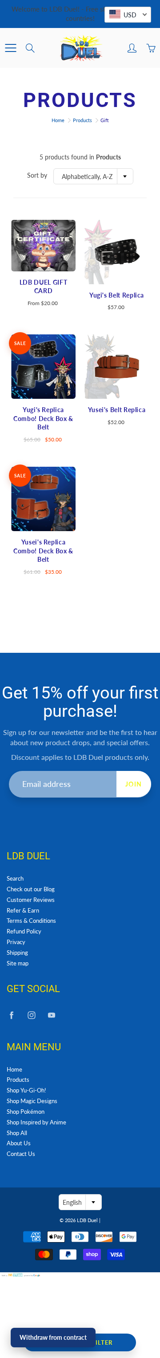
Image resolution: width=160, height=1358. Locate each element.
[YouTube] (51, 1015)
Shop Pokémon (25, 1111)
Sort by (37, 175)
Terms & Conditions (31, 920)
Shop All (17, 1133)
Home (58, 120)
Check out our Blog (31, 889)
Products (82, 120)
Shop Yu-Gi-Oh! (26, 1090)
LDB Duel (87, 1220)
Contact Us (21, 1154)
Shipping (17, 952)
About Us (19, 1143)
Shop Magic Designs (32, 1101)
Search (15, 878)
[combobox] (93, 176)
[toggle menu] (10, 48)
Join (133, 784)
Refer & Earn (23, 910)
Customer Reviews (31, 900)
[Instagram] (31, 1015)
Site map (17, 963)
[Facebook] (11, 1015)
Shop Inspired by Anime (36, 1122)
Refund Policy (24, 931)
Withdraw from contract (53, 1337)
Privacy (16, 942)
